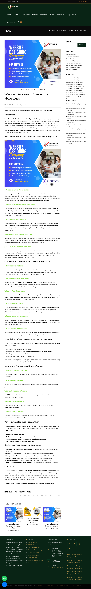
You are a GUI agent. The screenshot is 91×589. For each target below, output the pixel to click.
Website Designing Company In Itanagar (52, 525)
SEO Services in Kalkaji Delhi (74, 88)
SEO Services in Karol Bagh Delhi (75, 86)
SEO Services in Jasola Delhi (74, 90)
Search (68, 41)
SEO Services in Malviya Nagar (75, 78)
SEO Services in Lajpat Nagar (74, 84)
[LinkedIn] (70, 549)
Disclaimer (50, 586)
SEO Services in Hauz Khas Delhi (75, 92)
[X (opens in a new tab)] (79, 2)
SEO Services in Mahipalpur (74, 80)
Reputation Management (73, 63)
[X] (70, 544)
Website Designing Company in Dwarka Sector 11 (32, 520)
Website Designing (71, 69)
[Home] (49, 30)
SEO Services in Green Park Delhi (75, 94)
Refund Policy (61, 586)
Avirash (9, 105)
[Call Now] (4, 584)
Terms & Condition (73, 586)
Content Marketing (71, 54)
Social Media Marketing (73, 67)
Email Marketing (71, 59)
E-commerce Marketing (73, 56)
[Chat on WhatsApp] (4, 578)
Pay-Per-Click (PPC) (72, 61)
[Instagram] (79, 544)
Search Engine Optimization (74, 65)
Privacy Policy (52, 587)
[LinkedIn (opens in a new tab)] (84, 2)
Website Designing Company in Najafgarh (74, 30)
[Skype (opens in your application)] (85, 2)
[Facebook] (74, 544)
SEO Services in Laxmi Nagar (74, 82)
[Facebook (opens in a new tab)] (81, 2)
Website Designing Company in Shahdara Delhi (13, 526)
